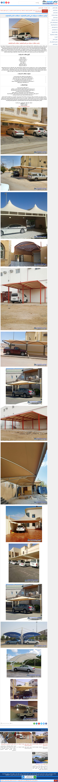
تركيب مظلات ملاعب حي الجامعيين (16, 780)
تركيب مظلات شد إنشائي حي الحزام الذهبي (31, 780)
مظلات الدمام (41, 7)
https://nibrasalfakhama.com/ (23, 106)
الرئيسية (45, 7)
